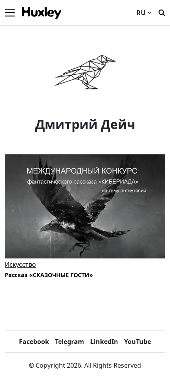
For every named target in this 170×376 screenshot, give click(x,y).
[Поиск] (161, 12)
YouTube (137, 341)
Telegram (69, 341)
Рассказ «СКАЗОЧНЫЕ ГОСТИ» (49, 275)
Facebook (34, 341)
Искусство (20, 264)
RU (140, 12)
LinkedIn (104, 341)
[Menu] (10, 13)
